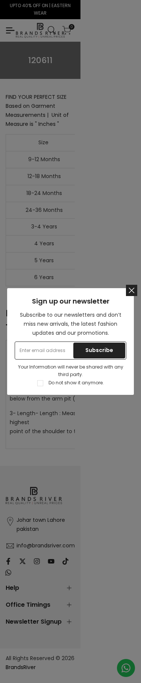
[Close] (131, 290)
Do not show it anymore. (76, 382)
